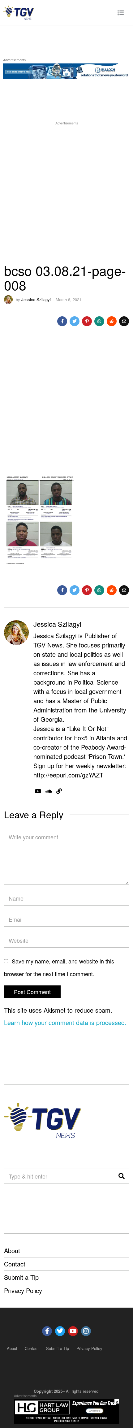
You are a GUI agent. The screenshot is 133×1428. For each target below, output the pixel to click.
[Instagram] (86, 1331)
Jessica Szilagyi (36, 299)
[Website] (59, 791)
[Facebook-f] (47, 1331)
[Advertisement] (66, 192)
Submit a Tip (21, 1277)
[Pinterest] (87, 321)
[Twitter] (74, 321)
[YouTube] (38, 791)
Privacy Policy (23, 1290)
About (12, 1250)
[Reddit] (112, 321)
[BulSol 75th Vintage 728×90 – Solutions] (66, 70)
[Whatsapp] (99, 321)
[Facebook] (62, 321)
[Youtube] (73, 1331)
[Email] (124, 321)
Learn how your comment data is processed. (65, 1022)
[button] (121, 1176)
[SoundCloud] (49, 791)
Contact (14, 1263)
